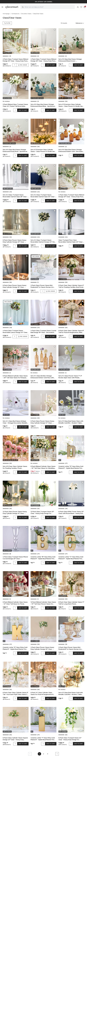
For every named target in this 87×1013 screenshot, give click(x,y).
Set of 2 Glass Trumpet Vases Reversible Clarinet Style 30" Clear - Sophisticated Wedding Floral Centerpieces (43, 196)
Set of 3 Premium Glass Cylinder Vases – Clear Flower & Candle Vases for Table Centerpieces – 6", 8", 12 (71, 105)
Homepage (6, 13)
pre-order (23, 65)
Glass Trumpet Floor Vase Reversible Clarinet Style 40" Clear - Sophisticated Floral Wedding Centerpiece (70, 241)
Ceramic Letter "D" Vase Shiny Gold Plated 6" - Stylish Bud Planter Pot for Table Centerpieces (70, 467)
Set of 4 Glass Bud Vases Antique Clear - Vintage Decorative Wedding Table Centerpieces (15, 422)
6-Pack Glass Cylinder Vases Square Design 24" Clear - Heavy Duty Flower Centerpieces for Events (15, 739)
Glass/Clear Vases (38, 13)
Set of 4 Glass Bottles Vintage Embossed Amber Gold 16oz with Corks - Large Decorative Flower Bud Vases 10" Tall (42, 377)
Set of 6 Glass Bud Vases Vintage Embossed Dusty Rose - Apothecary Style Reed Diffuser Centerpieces (15, 150)
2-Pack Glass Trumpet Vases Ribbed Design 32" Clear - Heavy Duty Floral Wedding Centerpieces (15, 60)
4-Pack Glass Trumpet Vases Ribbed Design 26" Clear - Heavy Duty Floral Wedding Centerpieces (43, 60)
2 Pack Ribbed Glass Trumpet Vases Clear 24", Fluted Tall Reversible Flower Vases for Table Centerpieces (15, 105)
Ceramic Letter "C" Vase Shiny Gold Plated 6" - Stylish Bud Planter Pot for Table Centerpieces (70, 558)
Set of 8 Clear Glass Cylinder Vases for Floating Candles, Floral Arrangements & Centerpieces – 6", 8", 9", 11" (15, 467)
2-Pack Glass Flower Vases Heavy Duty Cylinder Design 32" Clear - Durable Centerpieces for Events (42, 648)
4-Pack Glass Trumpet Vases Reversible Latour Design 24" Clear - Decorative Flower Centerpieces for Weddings (15, 331)
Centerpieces (15, 13)
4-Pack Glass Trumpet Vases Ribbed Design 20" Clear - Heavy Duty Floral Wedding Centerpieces (71, 196)
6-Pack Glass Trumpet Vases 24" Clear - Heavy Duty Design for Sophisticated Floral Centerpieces (70, 739)
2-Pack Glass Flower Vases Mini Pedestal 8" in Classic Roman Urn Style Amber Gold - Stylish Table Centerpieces (69, 648)
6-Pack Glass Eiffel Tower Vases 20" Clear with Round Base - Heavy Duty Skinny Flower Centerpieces (71, 512)
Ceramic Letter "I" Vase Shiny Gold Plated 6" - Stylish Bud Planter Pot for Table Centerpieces (43, 739)
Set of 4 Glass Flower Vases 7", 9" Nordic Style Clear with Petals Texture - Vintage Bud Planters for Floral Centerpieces (70, 377)
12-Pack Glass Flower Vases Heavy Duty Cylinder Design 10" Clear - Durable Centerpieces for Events (15, 512)
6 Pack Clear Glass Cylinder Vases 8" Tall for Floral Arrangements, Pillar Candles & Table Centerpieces (71, 331)
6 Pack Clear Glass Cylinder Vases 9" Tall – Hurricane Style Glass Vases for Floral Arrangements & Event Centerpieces (16, 693)
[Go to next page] (57, 754)
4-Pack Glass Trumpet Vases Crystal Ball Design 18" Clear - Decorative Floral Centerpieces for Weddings (43, 331)
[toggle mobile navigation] (2, 7)
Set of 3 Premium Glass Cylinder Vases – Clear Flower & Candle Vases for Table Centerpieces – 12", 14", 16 (43, 150)
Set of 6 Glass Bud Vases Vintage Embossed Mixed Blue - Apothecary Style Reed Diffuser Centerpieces (43, 105)
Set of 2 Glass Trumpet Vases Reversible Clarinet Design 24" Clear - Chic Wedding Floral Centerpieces (43, 241)
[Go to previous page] (30, 754)
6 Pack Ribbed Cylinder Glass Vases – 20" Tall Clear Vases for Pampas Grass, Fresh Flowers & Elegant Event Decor (15, 377)
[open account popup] (78, 7)
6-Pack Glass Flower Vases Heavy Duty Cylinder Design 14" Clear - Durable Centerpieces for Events (42, 422)
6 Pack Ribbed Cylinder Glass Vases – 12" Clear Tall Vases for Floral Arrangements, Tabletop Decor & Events (15, 603)
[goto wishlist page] (81, 7)
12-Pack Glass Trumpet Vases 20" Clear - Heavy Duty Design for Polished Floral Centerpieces (42, 512)
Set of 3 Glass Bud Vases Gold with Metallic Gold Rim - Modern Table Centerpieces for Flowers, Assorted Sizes (71, 693)
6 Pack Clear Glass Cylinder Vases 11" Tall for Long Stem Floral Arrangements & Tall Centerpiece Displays (71, 603)
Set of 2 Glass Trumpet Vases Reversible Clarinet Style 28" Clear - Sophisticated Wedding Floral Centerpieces (15, 196)
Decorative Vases (26, 13)
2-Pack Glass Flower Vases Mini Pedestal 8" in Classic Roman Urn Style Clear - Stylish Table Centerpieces (42, 286)
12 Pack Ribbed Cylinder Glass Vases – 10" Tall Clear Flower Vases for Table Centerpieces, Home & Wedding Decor (43, 603)
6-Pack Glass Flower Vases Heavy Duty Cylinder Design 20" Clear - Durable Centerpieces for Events (14, 241)
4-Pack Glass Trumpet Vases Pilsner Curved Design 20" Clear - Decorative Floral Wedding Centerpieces (15, 558)
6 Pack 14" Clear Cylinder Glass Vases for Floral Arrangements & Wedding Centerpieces (42, 693)
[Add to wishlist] (27, 30)
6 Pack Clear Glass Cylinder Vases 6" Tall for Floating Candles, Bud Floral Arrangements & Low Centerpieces (71, 286)
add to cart (50, 65)
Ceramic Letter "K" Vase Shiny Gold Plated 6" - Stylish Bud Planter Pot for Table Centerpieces (15, 648)
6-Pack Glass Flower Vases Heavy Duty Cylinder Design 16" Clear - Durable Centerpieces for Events (14, 286)
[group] (43, 2)
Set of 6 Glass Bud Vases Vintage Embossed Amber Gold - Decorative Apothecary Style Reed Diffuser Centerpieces (71, 150)
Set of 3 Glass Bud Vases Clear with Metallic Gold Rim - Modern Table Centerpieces (70, 422)
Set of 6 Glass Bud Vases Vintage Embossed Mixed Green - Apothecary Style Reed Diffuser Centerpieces (70, 60)
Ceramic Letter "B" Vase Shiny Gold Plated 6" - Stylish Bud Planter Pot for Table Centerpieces (43, 558)
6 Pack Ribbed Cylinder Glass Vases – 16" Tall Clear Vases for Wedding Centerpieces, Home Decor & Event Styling (43, 467)
